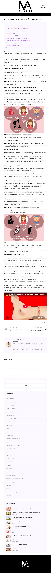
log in (21, 375)
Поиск (25, 385)
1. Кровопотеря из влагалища (12, 26)
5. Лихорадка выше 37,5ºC (12, 35)
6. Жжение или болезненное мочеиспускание (16, 38)
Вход (44, 5)
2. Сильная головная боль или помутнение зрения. (17, 28)
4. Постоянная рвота (10, 33)
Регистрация (43, 7)
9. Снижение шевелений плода (13, 45)
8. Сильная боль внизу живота (13, 43)
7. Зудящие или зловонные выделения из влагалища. (18, 40)
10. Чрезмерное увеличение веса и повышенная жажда (19, 47)
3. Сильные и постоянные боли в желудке (15, 31)
